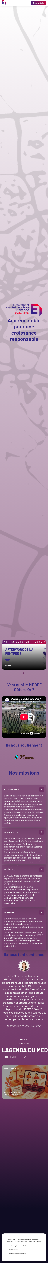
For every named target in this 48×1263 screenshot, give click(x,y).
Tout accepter (13, 1246)
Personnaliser (13, 1250)
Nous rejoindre (38, 3)
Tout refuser (27, 1246)
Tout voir (11, 1056)
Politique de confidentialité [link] (17, 1254)
